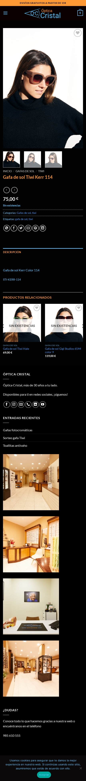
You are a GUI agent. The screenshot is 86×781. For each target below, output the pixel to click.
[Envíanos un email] (21, 404)
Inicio (7, 171)
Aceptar (44, 774)
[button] (5, 13)
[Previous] (9, 88)
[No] (80, 769)
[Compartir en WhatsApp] (6, 228)
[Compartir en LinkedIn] (42, 228)
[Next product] (6, 190)
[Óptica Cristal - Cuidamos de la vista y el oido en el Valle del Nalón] (43, 13)
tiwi (41, 171)
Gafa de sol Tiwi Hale (16, 348)
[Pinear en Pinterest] (35, 228)
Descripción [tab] (12, 252)
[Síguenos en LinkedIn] (35, 404)
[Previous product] (14, 190)
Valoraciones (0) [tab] (15, 260)
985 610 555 (11, 735)
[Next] (76, 88)
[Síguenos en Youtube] (42, 404)
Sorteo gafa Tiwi (14, 438)
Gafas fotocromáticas (17, 430)
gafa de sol (21, 219)
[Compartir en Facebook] (14, 228)
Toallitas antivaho (15, 445)
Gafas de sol (25, 171)
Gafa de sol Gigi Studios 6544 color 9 (63, 350)
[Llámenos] (28, 404)
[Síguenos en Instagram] (14, 404)
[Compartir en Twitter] (21, 228)
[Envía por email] (28, 228)
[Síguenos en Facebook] (6, 404)
